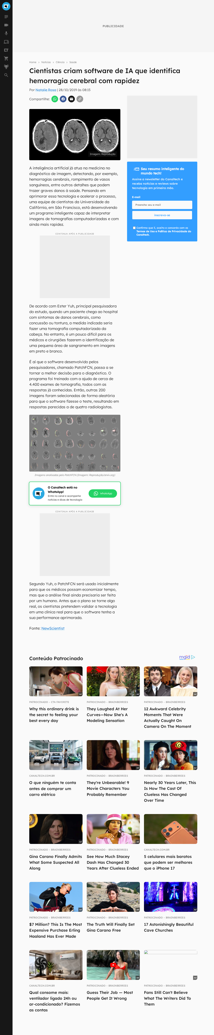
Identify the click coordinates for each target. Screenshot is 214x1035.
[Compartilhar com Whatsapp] (54, 99)
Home (32, 62)
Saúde (73, 62)
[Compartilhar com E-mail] (71, 99)
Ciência (60, 62)
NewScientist (53, 628)
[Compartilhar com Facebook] (63, 99)
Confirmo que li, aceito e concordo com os (163, 231)
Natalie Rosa (46, 90)
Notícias (46, 62)
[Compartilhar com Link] (79, 99)
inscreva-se (162, 215)
